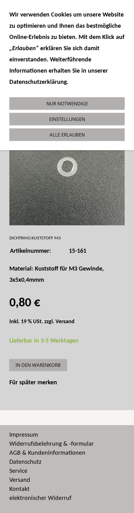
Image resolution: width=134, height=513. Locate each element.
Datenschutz (25, 462)
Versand (64, 322)
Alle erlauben (67, 135)
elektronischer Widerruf (40, 498)
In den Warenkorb (38, 365)
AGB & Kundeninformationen (47, 453)
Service (18, 471)
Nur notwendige (67, 103)
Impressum (23, 435)
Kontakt (19, 489)
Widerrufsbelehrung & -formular (51, 444)
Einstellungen (67, 119)
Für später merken (33, 383)
